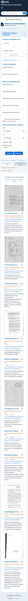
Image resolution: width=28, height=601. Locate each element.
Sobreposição (8, 145)
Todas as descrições (10, 121)
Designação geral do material (10, 112)
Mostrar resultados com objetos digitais (15, 180)
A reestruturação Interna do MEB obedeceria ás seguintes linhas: (12, 338)
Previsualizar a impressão (9, 160)
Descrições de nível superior (12, 119)
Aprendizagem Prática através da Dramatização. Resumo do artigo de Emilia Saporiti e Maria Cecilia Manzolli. (12, 512)
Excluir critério (14, 55)
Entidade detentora (7, 67)
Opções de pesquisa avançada (9, 34)
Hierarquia (22, 160)
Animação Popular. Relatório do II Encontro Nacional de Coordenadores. (12, 455)
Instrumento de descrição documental (13, 98)
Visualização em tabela (21, 164)
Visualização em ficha (8, 164)
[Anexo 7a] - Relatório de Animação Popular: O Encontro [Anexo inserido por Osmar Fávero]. (12, 431)
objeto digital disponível (9, 91)
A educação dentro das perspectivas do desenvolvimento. (12, 283)
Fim (3, 135)
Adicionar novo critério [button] (9, 60)
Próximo (17, 598)
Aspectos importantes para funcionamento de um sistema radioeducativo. (12, 562)
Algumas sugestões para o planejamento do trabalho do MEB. (12, 359)
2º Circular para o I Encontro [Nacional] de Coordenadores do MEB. (12, 265)
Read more (7, 588)
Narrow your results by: (14, 19)
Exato (5, 147)
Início (4, 128)
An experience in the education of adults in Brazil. (12, 409)
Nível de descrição (7, 84)
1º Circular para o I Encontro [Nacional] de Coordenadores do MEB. (12, 213)
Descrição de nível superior (10, 74)
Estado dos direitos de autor (10, 105)
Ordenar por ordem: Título (8, 167)
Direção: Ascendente (7, 170)
